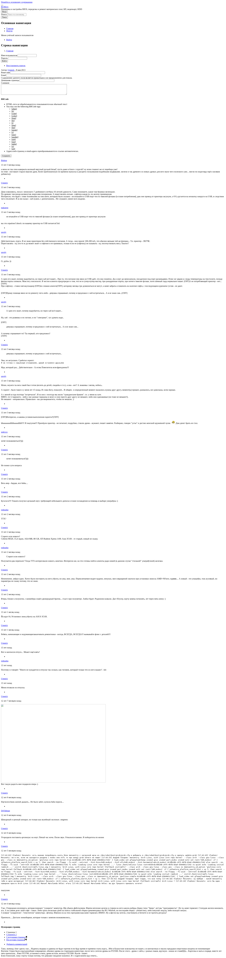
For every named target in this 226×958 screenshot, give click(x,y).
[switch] (2, 5)
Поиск (4, 14)
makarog (4, 208)
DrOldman (5, 811)
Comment (5, 83)
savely (3, 232)
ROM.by (5, 7)
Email (3, 75)
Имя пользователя (9, 55)
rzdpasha (4, 510)
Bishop (4, 160)
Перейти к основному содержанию (16, 2)
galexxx (4, 432)
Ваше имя (5, 72)
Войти (9, 40)
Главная (9, 51)
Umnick (11, 70)
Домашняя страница (10, 80)
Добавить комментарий (16, 944)
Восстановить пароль (15, 65)
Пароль (4, 58)
